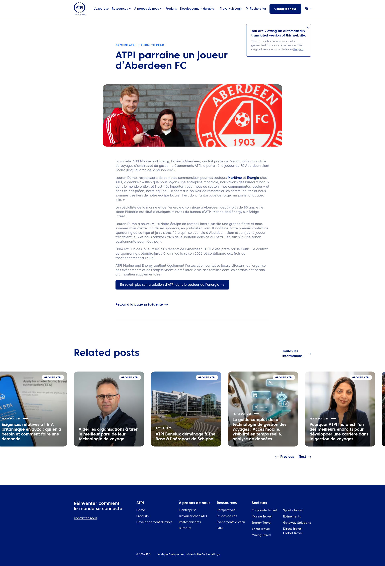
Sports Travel (292, 510)
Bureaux (185, 528)
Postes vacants (190, 522)
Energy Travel (261, 522)
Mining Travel (261, 535)
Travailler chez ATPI (193, 516)
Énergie (253, 178)
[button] (308, 9)
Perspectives (226, 510)
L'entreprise (188, 510)
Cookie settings (211, 554)
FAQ (220, 528)
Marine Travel (262, 516)
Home (140, 510)
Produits (171, 8)
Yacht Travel (261, 529)
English (298, 49)
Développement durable (197, 8)
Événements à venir (231, 522)
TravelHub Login (231, 8)
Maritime (235, 178)
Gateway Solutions (297, 522)
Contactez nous (285, 9)
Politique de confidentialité (185, 554)
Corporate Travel (264, 510)
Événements (292, 516)
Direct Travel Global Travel (293, 531)
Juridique (162, 554)
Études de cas (227, 516)
